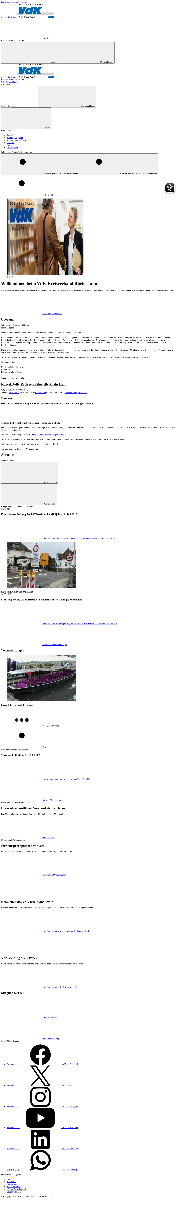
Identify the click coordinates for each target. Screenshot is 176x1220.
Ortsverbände (12, 147)
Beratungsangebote (15, 137)
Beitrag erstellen (14, 1192)
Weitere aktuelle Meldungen (55, 644)
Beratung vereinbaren (52, 313)
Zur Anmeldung (66, 931)
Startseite (10, 135)
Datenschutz (12, 1184)
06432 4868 (40, 392)
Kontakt (10, 145)
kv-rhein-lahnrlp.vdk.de (48, 434)
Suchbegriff (6, 106)
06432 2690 (14, 392)
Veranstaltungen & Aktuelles (19, 140)
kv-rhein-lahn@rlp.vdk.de (76, 392)
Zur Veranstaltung (66, 779)
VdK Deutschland (9, 82)
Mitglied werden (50, 1017)
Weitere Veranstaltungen (53, 800)
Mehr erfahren (79, 538)
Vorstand (10, 142)
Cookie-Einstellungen (16, 1189)
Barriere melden (13, 1186)
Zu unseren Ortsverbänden (54, 875)
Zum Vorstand (49, 837)
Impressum (11, 1181)
